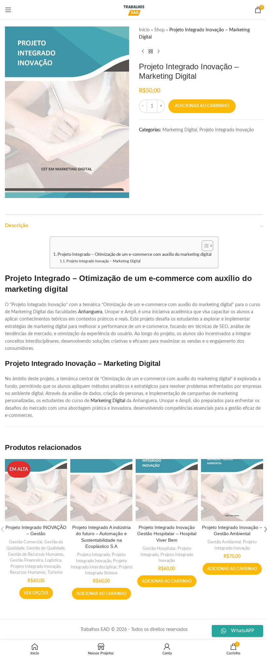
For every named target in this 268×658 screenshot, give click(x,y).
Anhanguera (90, 312)
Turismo (54, 572)
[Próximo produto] (158, 52)
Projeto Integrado (93, 554)
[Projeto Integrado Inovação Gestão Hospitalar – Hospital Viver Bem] (167, 490)
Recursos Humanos (27, 572)
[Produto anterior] (143, 52)
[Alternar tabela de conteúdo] (204, 245)
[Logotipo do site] (134, 10)
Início (144, 30)
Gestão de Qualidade (45, 548)
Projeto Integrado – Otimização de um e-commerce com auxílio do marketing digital (134, 254)
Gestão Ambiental (224, 542)
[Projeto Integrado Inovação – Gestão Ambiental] (232, 490)
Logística (53, 560)
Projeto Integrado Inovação (226, 130)
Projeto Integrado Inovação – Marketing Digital (103, 261)
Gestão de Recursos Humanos (35, 554)
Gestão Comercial (25, 542)
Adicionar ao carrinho (202, 106)
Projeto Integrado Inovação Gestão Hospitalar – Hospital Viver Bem (166, 534)
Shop (159, 30)
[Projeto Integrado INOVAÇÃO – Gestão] (36, 490)
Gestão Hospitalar (159, 548)
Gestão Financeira (26, 560)
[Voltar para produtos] (151, 52)
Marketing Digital (179, 130)
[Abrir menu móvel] (8, 9)
